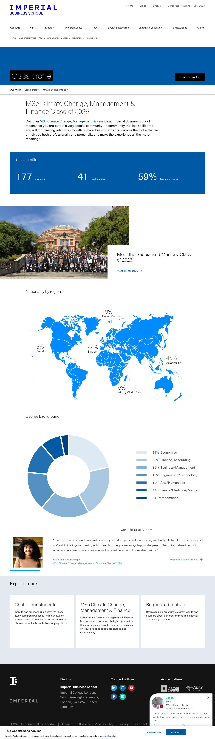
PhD (94, 27)
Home (13, 37)
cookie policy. (109, 735)
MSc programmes (27, 37)
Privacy (123, 724)
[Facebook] (114, 696)
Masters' (50, 27)
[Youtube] (131, 688)
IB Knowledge (179, 27)
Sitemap (67, 724)
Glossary (84, 724)
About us (15, 27)
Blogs (143, 5)
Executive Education (150, 27)
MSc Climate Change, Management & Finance (61, 37)
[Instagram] (122, 688)
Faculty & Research (118, 27)
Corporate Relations (179, 5)
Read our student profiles (184, 559)
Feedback (141, 724)
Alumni (201, 27)
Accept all (175, 731)
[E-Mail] (122, 696)
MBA (32, 27)
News (129, 5)
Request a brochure (190, 77)
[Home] (57, 10)
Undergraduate (73, 27)
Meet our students (127, 270)
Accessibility (104, 724)
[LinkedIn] (114, 688)
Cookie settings (153, 731)
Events (157, 5)
